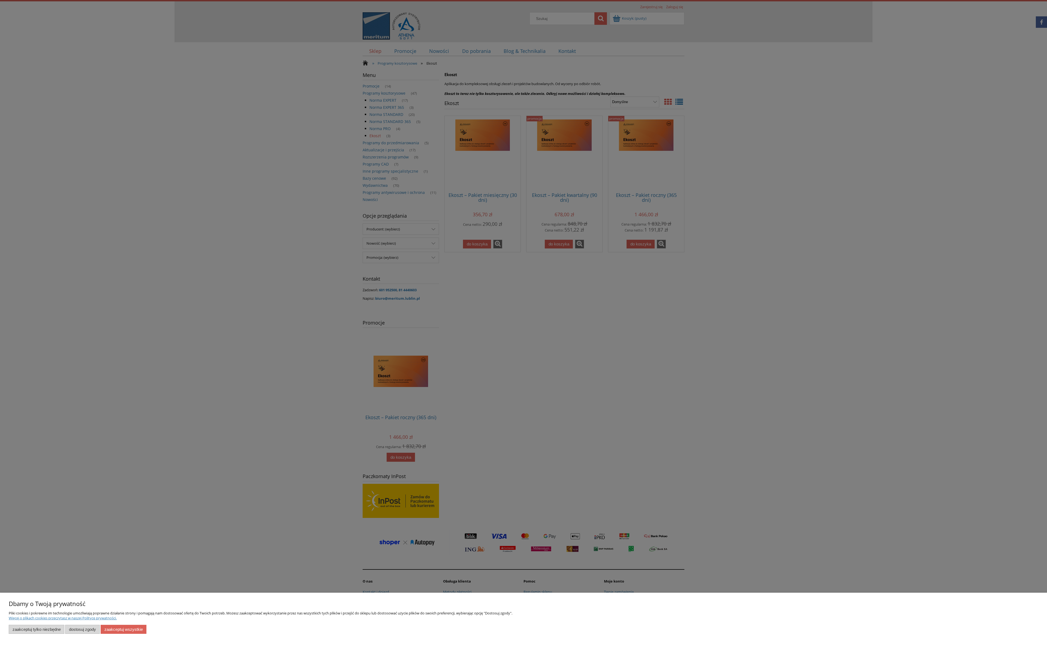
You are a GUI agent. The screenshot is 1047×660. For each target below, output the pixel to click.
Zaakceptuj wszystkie (123, 629)
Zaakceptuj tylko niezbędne (37, 629)
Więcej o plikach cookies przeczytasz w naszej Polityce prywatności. (63, 618)
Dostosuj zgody (82, 629)
